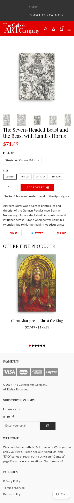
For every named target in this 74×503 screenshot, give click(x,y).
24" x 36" (40, 176)
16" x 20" (56, 176)
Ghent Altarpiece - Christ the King (37, 321)
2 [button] (33, 346)
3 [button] (36, 346)
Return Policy (11, 494)
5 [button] (41, 346)
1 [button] (30, 346)
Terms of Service (14, 487)
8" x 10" (25, 176)
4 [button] (38, 346)
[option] (37, 76)
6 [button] (44, 346)
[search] (47, 6)
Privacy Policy (12, 481)
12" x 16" (10, 176)
